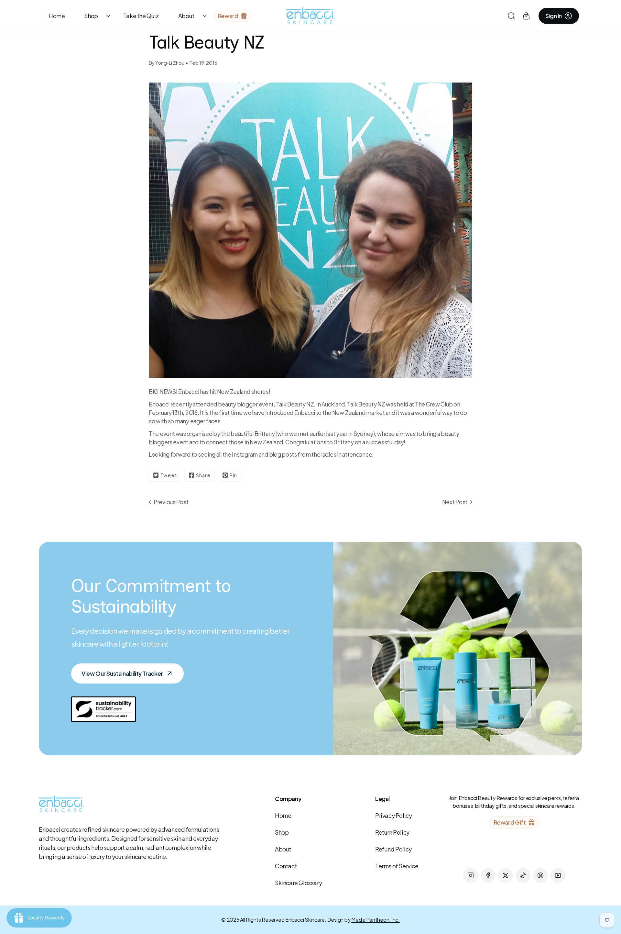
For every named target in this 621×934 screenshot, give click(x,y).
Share (203, 475)
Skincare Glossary (298, 882)
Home (57, 15)
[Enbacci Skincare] (310, 16)
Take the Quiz (141, 15)
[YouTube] (558, 875)
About (186, 15)
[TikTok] (523, 875)
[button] (511, 15)
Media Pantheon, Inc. (375, 919)
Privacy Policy (393, 815)
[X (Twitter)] (505, 875)
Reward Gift (510, 822)
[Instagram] (470, 875)
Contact (286, 866)
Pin (233, 475)
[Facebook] (488, 875)
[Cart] (526, 16)
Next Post (454, 502)
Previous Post (171, 502)
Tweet (168, 475)
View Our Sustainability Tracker (122, 673)
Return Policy (392, 832)
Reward (228, 15)
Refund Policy (393, 849)
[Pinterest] (540, 875)
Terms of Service (397, 866)
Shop (91, 15)
